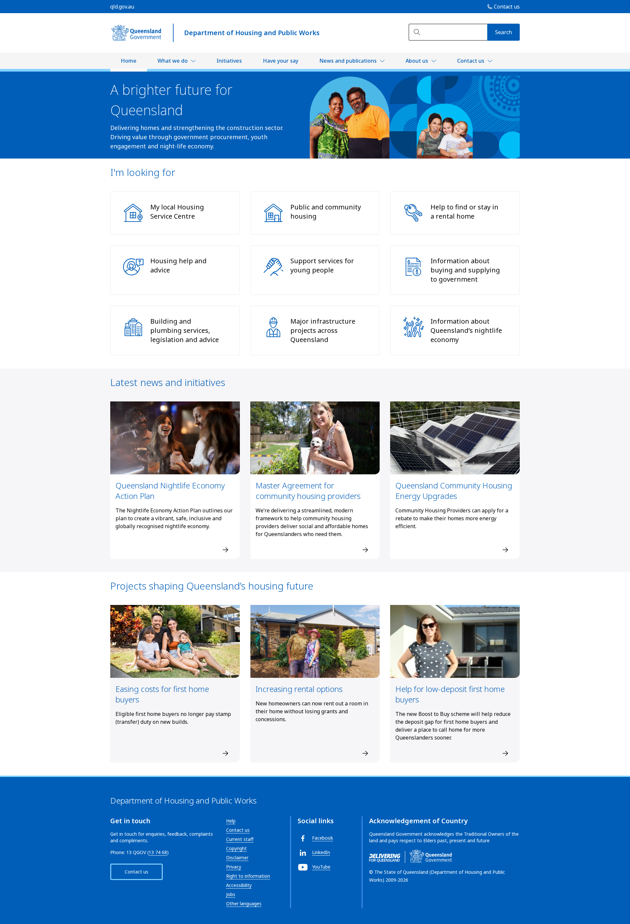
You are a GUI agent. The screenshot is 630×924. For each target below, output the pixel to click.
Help (231, 821)
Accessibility (239, 885)
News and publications (348, 60)
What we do (173, 60)
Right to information (248, 876)
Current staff (240, 839)
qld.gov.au (122, 6)
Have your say (280, 60)
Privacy (233, 867)
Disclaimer (237, 857)
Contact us (470, 60)
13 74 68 (158, 852)
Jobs (230, 894)
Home (128, 60)
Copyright (236, 848)
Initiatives (229, 60)
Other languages (244, 903)
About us (417, 60)
